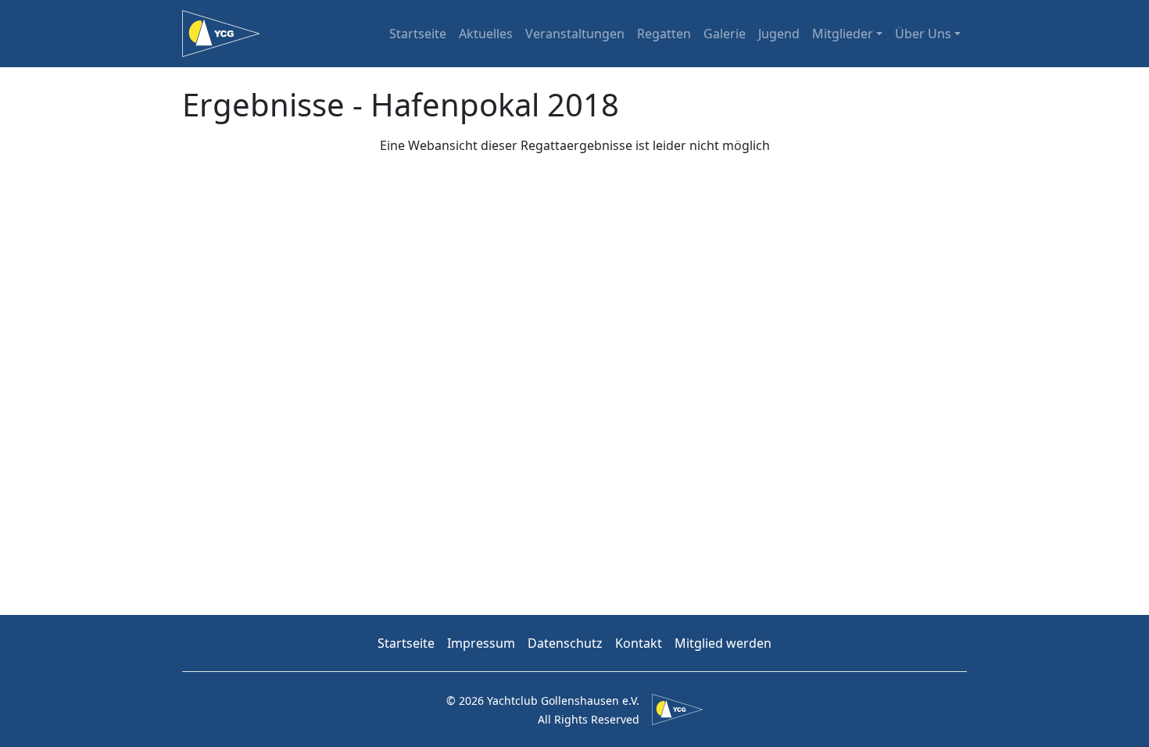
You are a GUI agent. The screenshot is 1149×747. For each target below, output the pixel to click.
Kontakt (638, 643)
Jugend (779, 33)
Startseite (417, 33)
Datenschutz (565, 643)
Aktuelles (486, 33)
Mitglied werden (723, 643)
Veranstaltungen (575, 33)
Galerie (724, 33)
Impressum (481, 643)
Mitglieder (842, 33)
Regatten (664, 33)
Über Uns (923, 33)
